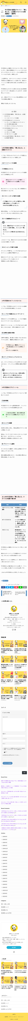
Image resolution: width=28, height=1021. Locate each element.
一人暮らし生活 (6, 904)
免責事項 (6, 1016)
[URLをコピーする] (25, 587)
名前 (4, 733)
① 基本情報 (9, 130)
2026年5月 (5, 839)
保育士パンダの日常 (14, 613)
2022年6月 (5, 893)
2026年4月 (5, 842)
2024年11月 (5, 851)
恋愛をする (5, 910)
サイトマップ (20, 1016)
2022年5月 (5, 896)
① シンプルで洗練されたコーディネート (16, 122)
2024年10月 (5, 854)
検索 (24, 772)
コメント (5, 716)
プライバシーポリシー (13, 1016)
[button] (3, 587)
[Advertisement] (14, 51)
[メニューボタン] (25, 2)
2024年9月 (5, 857)
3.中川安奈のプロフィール (11, 128)
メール (5, 738)
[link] (13, 630)
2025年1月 (5, 845)
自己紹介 (14, 947)
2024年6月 (5, 866)
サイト (4, 743)
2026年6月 (5, 836)
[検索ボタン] (21, 2)
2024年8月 (5, 860)
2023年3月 (5, 887)
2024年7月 (5, 863)
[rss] (14, 1014)
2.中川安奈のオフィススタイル (12, 120)
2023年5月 (5, 884)
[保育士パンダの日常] (9, 2)
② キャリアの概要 (11, 132)
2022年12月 (5, 890)
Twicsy (12, 829)
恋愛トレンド (5, 580)
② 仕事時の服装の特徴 (12, 124)
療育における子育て (7, 913)
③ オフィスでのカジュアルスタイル (15, 126)
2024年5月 (5, 869)
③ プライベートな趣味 (12, 133)
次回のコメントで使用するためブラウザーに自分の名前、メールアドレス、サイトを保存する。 (14, 749)
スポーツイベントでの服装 (13, 118)
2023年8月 (5, 875)
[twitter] (15, 630)
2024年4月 (5, 872)
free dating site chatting (8, 821)
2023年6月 (5, 881)
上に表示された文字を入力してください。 (11, 755)
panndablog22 (11, 812)
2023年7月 (5, 878)
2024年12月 (5, 848)
